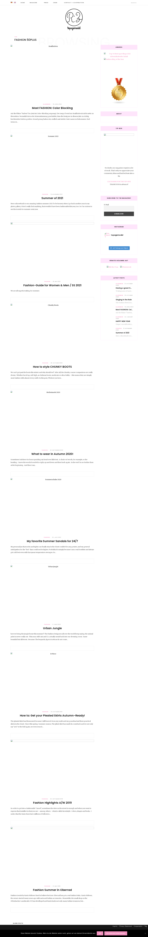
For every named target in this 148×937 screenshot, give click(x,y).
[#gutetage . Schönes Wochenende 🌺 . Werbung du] (119, 244)
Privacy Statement (125, 926)
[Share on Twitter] (52, 130)
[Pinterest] (54, 130)
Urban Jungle (52, 628)
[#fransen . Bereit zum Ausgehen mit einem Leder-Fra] (128, 241)
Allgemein (46, 104)
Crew (55, 2)
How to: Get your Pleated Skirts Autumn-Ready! (52, 715)
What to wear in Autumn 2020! (52, 454)
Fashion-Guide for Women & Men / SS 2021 (52, 285)
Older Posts (18, 923)
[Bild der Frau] (112, 267)
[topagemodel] (74, 20)
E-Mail (106, 205)
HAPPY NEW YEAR (123, 321)
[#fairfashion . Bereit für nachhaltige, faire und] (109, 244)
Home (23, 2)
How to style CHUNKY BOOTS (52, 367)
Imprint (115, 926)
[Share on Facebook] (49, 130)
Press (46, 2)
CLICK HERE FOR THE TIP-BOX (119, 182)
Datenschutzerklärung (116, 933)
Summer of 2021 (52, 198)
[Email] (57, 130)
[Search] (129, 2)
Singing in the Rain (124, 300)
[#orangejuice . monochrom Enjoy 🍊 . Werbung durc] (128, 244)
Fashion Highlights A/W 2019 (52, 803)
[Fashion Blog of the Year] (119, 66)
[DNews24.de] (125, 267)
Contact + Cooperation (74, 2)
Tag (145, 926)
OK (100, 933)
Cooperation (138, 926)
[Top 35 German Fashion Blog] (119, 91)
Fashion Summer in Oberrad (52, 890)
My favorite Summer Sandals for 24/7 (52, 541)
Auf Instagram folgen (120, 248)
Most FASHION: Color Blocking (52, 108)
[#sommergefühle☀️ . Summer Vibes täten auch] (119, 241)
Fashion (45, 194)
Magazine (33, 2)
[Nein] (145, 933)
